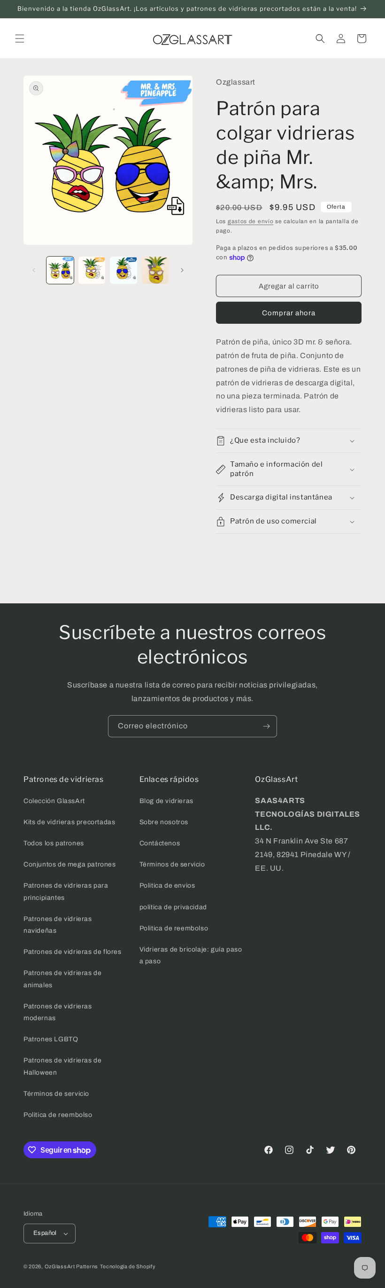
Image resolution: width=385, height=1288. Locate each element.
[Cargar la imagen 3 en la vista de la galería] (123, 270)
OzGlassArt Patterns (71, 1266)
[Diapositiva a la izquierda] (33, 270)
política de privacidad (173, 907)
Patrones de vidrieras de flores (72, 951)
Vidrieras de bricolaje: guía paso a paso (190, 955)
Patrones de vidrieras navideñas (57, 924)
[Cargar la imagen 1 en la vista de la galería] (60, 270)
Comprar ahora (289, 313)
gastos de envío (251, 221)
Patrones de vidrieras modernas (57, 1012)
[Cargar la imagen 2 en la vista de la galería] (92, 270)
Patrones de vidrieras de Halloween (62, 1066)
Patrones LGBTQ (50, 1039)
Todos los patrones (53, 843)
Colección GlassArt (54, 800)
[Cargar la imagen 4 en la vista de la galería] (155, 270)
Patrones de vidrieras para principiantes (65, 891)
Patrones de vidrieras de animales (62, 978)
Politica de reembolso (57, 1114)
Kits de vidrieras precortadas (69, 822)
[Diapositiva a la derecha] (182, 270)
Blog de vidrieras (166, 800)
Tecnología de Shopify (128, 1266)
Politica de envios (167, 885)
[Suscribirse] (266, 726)
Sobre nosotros (163, 822)
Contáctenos (159, 843)
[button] (19, 38)
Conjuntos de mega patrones (69, 864)
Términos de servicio (56, 1093)
